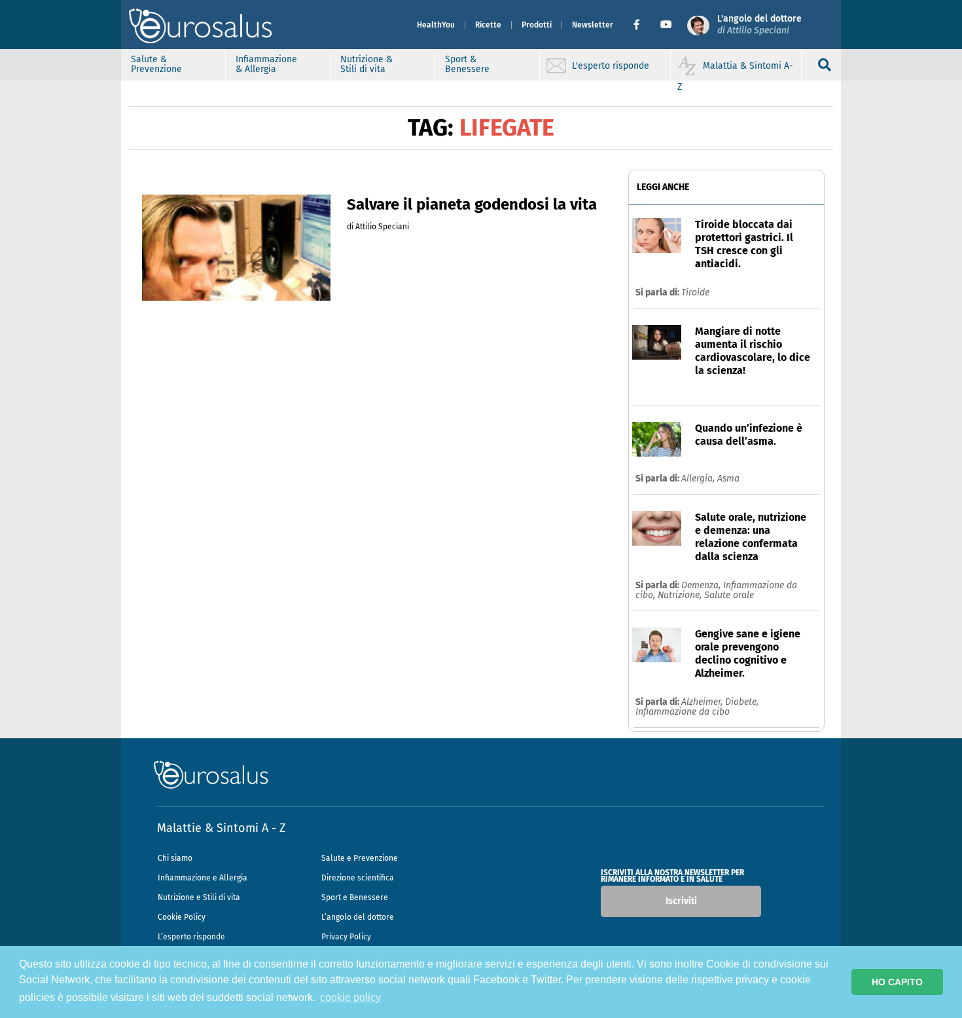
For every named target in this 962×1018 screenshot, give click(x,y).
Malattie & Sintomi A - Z (221, 828)
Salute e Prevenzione (359, 858)
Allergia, (699, 478)
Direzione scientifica (357, 877)
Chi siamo (175, 858)
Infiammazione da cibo (682, 711)
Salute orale (729, 595)
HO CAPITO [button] (897, 982)
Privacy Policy (346, 936)
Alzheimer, (703, 701)
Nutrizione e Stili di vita (199, 897)
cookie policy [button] (350, 997)
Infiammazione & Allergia (266, 64)
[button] (641, 25)
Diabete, (741, 701)
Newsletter (592, 24)
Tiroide (695, 292)
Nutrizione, (681, 595)
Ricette (488, 24)
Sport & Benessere (467, 64)
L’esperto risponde (191, 936)
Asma (728, 478)
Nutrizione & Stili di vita (366, 64)
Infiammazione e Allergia (202, 877)
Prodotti (537, 24)
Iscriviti (681, 901)
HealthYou (436, 24)
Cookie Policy (181, 917)
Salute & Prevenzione (156, 64)
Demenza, (702, 585)
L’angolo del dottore (357, 917)
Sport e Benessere (354, 897)
